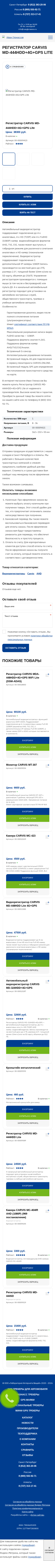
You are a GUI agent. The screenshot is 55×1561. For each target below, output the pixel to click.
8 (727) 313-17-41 (32, 14)
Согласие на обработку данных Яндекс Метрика (27, 1505)
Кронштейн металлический (23, 1067)
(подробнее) (28, 1545)
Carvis (30, 573)
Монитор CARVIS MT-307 (21, 764)
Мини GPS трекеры (27, 1410)
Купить (27, 197)
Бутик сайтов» (37, 1515)
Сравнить (27, 1450)
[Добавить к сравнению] (16, 67)
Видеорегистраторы (13, 573)
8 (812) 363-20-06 (37, 4)
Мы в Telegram (24, 19)
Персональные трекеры (27, 1405)
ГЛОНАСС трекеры (27, 1394)
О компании (28, 1439)
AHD (39, 573)
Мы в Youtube (31, 19)
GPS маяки (28, 1400)
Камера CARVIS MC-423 (20, 835)
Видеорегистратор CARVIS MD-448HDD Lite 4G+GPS (23, 904)
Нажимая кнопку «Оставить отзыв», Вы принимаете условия (30, 635)
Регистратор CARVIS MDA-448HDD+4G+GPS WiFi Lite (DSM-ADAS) (22, 678)
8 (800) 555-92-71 (31, 9)
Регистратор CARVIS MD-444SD (22, 1294)
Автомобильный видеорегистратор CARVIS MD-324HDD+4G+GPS (22, 984)
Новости (27, 1423)
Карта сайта (27, 1511)
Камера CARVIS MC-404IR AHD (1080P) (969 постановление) (22, 1214)
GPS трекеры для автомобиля (28, 1389)
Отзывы (27, 1455)
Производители (27, 1428)
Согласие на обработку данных (27, 1501)
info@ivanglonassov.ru (27, 29)
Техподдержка (27, 1433)
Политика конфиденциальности (27, 1508)
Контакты (27, 1444)
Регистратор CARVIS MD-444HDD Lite (22, 1135)
